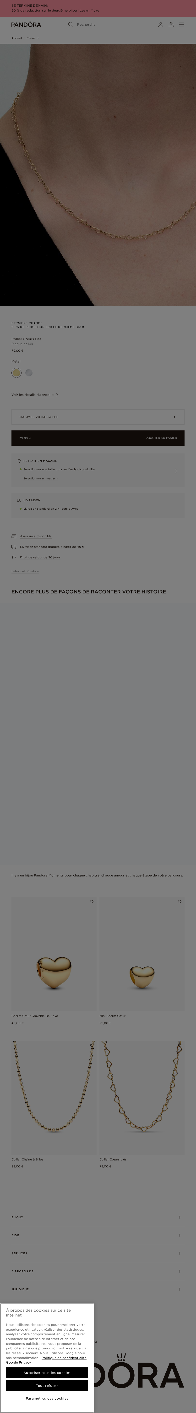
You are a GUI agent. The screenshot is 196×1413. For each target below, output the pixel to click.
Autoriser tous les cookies (47, 1373)
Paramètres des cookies (47, 1398)
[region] (47, 1358)
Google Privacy (18, 1362)
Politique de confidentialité (64, 1358)
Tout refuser (47, 1386)
